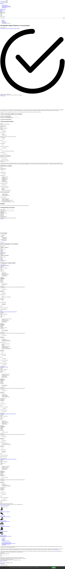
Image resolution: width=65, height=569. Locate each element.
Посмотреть (2, 218)
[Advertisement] (26, 102)
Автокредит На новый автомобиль (5, 459)
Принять (53, 567)
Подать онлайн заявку (3, 560)
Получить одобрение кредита (4, 505)
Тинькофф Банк (6, 265)
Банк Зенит (14, 413)
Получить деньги (3, 95)
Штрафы (18, 28)
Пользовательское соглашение (6, 542)
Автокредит (2, 265)
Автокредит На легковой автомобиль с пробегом (7, 311)
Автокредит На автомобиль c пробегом (6, 413)
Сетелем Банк (4, 21)
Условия (1, 28)
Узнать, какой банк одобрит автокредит (6, 119)
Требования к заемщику (13, 28)
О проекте (3, 538)
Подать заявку (3, 278)
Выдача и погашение (6, 28)
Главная (3, 20)
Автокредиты (4, 7)
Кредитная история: (3, 117)
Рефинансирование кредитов (6, 6)
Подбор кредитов (4, 5)
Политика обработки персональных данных (8, 543)
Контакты (3, 539)
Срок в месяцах (2, 210)
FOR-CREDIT (3, 1)
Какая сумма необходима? (4, 115)
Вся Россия (3, 12)
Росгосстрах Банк (13, 459)
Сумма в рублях (2, 209)
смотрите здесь (57, 549)
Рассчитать (2, 212)
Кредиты (1, 3)
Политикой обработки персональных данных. (45, 567)
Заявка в (2, 563)
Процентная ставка (3, 211)
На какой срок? (2, 116)
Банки (1, 11)
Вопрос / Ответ (2, 10)
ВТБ (16, 311)
